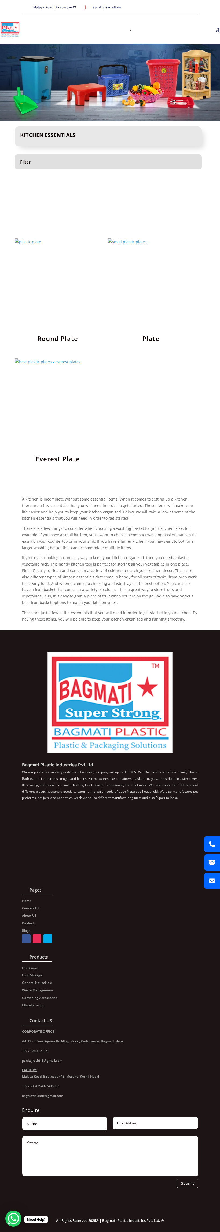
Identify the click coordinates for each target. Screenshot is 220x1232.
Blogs (26, 930)
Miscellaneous (33, 1005)
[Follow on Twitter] (188, 8)
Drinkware (30, 968)
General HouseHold (37, 982)
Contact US (30, 908)
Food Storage (32, 975)
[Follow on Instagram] (195, 8)
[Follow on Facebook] (182, 8)
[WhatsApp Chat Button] (13, 1219)
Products (29, 923)
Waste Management (37, 990)
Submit (187, 1183)
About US (29, 915)
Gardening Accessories (39, 997)
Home (26, 900)
